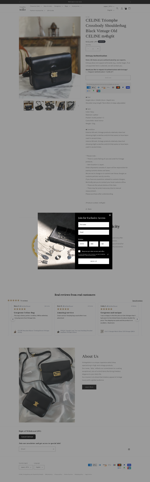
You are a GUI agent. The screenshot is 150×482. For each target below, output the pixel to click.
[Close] (109, 215)
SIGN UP (93, 261)
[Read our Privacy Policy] (108, 254)
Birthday (80, 239)
